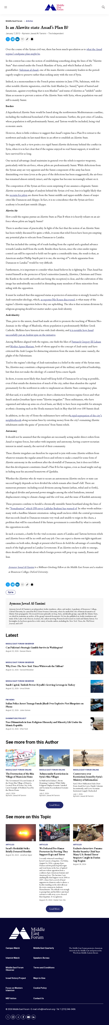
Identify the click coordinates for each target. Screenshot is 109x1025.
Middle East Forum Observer (20, 644)
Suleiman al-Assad (28, 70)
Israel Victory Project (16, 978)
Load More (55, 804)
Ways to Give (39, 978)
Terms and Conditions (43, 967)
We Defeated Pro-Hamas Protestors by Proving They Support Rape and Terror (53, 851)
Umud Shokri (25, 689)
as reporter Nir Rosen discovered (58, 299)
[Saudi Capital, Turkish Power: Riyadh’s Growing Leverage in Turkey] (97, 686)
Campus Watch (13, 948)
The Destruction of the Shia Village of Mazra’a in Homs (20, 775)
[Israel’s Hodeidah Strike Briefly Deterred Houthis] (21, 832)
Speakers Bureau (41, 958)
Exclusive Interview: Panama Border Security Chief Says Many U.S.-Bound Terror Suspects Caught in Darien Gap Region (87, 854)
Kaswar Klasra (25, 651)
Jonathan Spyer (26, 855)
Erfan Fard (24, 729)
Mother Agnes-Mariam (22, 346)
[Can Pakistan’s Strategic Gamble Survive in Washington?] (97, 649)
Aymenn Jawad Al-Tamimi (34, 33)
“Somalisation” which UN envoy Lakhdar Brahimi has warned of (43, 508)
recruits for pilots (18, 195)
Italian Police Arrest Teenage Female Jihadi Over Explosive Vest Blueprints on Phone (45, 705)
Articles (29, 21)
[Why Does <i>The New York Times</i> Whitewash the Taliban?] (97, 667)
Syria (10, 592)
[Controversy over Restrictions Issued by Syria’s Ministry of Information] (88, 757)
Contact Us (38, 998)
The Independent (56, 33)
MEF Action (11, 998)
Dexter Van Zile (60, 900)
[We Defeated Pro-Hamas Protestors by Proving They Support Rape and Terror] (54, 832)
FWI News (10, 700)
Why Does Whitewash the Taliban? (34, 666)
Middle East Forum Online (18, 770)
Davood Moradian (27, 670)
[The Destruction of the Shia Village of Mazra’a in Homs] (21, 757)
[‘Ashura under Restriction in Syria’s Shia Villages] (54, 757)
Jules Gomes (25, 710)
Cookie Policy (40, 988)
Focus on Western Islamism (14, 989)
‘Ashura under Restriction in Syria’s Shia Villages (53, 775)
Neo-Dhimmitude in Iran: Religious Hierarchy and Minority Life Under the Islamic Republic (44, 723)
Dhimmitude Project (16, 718)
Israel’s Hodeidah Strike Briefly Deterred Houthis (18, 850)
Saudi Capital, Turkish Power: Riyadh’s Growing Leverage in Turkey (40, 684)
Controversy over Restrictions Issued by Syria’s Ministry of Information (87, 776)
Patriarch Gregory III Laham (86, 341)
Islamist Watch (13, 958)
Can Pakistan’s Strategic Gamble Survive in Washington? (34, 647)
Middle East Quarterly (43, 948)
